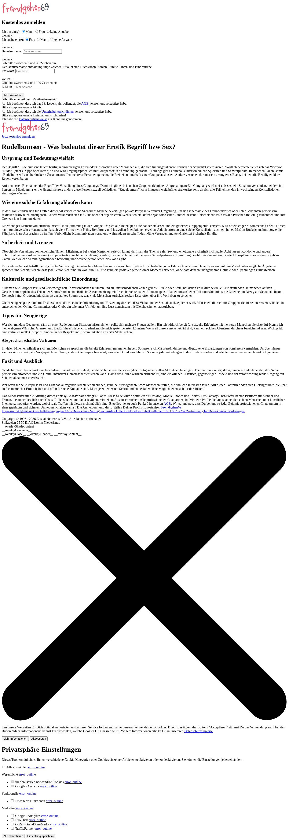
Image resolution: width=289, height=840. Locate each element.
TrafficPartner (33, 828)
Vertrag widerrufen (103, 411)
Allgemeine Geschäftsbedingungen (40, 411)
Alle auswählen (17, 767)
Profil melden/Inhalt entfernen (144, 411)
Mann (29, 31)
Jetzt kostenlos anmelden (18, 136)
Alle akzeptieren (13, 836)
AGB (85, 103)
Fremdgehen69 (171, 407)
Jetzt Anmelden (12, 95)
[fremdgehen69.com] (25, 132)
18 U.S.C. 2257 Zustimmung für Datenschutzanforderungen (204, 411)
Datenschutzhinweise (33, 119)
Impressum (9, 411)
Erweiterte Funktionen (39, 801)
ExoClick (30, 820)
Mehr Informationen (15, 738)
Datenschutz (81, 411)
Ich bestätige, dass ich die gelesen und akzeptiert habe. (59, 111)
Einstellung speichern (40, 836)
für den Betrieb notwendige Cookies (48, 782)
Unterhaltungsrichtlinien (57, 111)
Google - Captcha (36, 786)
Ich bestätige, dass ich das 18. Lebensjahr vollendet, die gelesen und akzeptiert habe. (67, 103)
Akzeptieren (38, 738)
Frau (42, 31)
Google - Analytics (36, 816)
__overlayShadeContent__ (19, 426)
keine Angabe (59, 31)
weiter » (7, 35)
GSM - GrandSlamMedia (41, 824)
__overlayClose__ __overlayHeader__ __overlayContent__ (41, 434)
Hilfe (120, 411)
